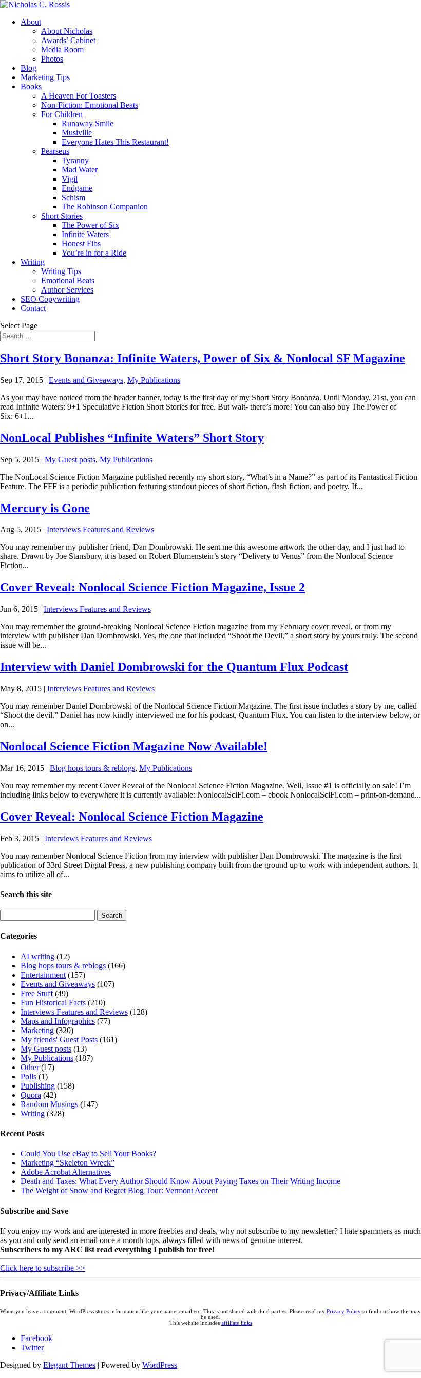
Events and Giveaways (86, 380)
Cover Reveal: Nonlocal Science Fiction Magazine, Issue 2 (152, 587)
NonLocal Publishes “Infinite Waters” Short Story (132, 437)
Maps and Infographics (58, 1021)
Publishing (38, 1085)
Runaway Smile (87, 123)
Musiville (77, 132)
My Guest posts (70, 459)
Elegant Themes (69, 1365)
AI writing (37, 956)
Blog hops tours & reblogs (92, 768)
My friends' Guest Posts (59, 1039)
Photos (52, 58)
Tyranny (75, 160)
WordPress (159, 1365)
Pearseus (55, 151)
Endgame (77, 188)
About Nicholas (66, 31)
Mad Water (80, 169)
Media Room (62, 49)
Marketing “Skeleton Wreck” (67, 1162)
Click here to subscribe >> (42, 1268)
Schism (73, 197)
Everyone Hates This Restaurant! (115, 142)
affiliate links (236, 1323)
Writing (33, 262)
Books (31, 86)
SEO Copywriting (50, 299)
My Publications (153, 380)
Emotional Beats (67, 280)
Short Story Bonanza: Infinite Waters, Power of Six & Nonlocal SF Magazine (202, 358)
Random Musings (49, 1104)
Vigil (70, 178)
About (31, 21)
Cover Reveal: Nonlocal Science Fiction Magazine (131, 816)
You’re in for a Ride (94, 252)
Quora (31, 1095)
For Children (62, 114)
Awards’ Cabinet (68, 40)
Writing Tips (61, 271)
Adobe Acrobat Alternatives (66, 1172)
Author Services (67, 289)
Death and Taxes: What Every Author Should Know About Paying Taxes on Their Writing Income (180, 1181)
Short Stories (62, 215)
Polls (28, 1076)
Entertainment (43, 975)
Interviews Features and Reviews (100, 529)
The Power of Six (90, 225)
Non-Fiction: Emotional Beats (89, 105)
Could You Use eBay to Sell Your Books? (88, 1153)
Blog (28, 68)
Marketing (37, 1030)
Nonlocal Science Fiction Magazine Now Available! (133, 746)
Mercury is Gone (45, 508)
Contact (33, 308)
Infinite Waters (85, 234)
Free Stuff (37, 993)
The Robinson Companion (105, 206)
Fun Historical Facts (53, 1002)
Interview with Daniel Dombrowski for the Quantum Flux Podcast (174, 666)
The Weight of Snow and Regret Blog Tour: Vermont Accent (119, 1190)
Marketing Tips (45, 77)
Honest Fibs (81, 243)
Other (30, 1067)
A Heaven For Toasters (78, 95)
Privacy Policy (344, 1311)
